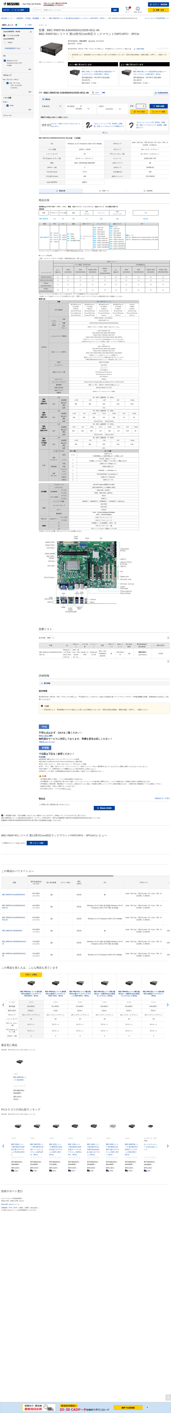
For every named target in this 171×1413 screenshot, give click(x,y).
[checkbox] (18, 42)
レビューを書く (38, 843)
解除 (30, 69)
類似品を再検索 (106, 808)
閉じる (147, 1407)
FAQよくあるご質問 (45, 736)
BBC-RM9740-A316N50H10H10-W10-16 (13, 907)
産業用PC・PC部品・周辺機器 (28, 18)
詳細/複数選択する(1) (12, 48)
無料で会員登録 (128, 1408)
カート (127, 12)
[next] (168, 1005)
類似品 (47, 99)
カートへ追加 (160, 112)
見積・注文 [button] (160, 10)
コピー (97, 92)
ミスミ (41, 25)
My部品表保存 (163, 93)
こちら (68, 789)
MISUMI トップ (7, 18)
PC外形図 (42, 757)
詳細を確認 (140, 49)
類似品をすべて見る (162, 798)
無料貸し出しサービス (47, 742)
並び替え (149, 645)
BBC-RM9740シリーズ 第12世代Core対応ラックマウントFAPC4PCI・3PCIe (77, 18)
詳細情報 (149, 191)
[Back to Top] (168, 1397)
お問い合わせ (138, 12)
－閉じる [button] (104, 133)
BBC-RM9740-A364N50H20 (12, 931)
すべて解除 (28, 25)
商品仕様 (62, 191)
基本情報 (47, 683)
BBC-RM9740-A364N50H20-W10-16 (14, 943)
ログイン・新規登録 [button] (160, 4)
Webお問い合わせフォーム (10, 1204)
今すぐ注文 (141, 112)
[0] (127, 9)
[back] (3, 1005)
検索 (115, 10)
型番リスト (106, 191)
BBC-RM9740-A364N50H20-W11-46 (14, 955)
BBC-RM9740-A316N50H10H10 (13, 895)
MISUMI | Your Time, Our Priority (14, 3)
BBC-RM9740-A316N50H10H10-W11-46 (13, 919)
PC (44, 18)
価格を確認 (160, 106)
